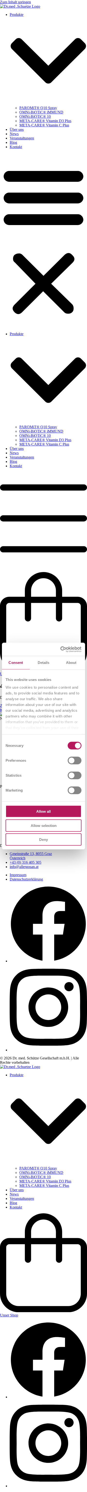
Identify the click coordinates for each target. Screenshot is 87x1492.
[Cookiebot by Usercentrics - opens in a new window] (61, 649)
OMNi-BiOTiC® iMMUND (41, 112)
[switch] (74, 760)
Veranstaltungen (22, 138)
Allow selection (44, 825)
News (14, 134)
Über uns (17, 129)
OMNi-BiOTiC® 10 (35, 116)
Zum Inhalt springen (15, 2)
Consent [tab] (15, 663)
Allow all (43, 811)
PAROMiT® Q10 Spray (38, 108)
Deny (43, 839)
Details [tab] (44, 663)
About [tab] (71, 663)
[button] (43, 240)
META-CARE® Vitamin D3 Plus (45, 121)
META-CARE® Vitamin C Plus (44, 125)
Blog (13, 142)
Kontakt (16, 147)
